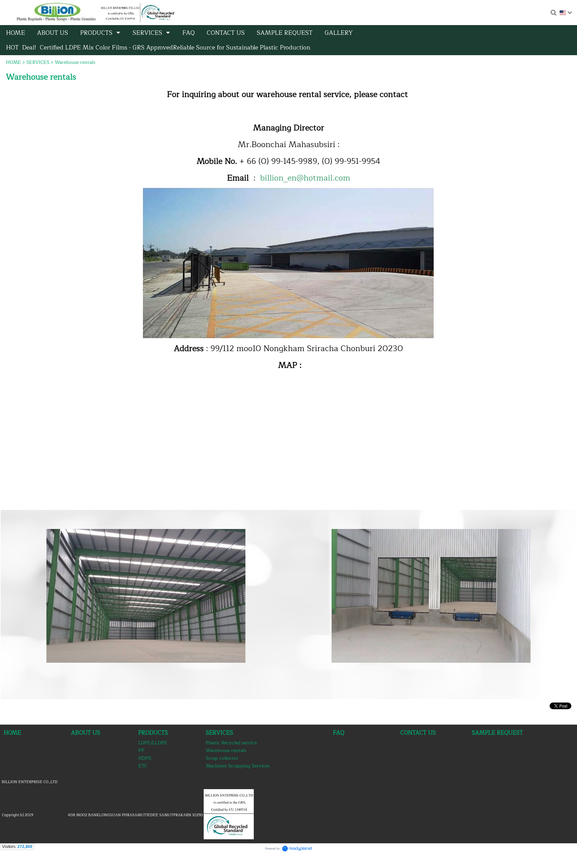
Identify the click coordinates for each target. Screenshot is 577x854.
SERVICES (37, 62)
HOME (13, 62)
